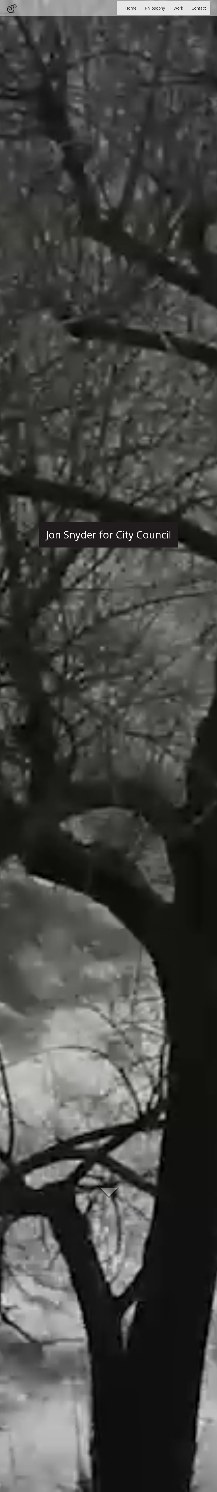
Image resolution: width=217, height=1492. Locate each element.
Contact (199, 8)
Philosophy (155, 8)
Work (178, 8)
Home (130, 8)
